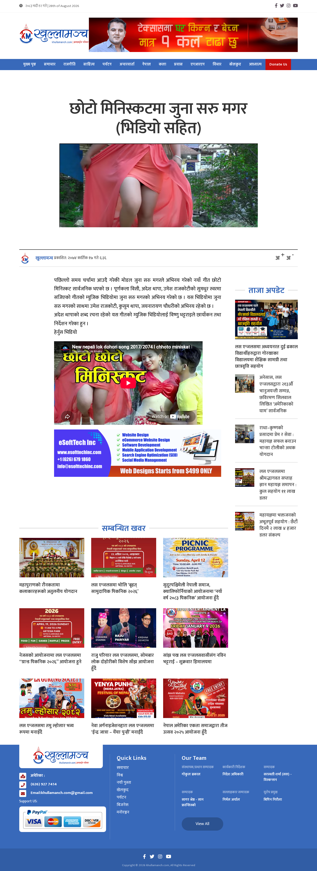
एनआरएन (198, 65)
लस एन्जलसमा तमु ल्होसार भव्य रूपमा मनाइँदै (46, 729)
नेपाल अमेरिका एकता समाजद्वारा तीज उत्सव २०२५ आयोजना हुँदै (195, 729)
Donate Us (278, 65)
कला (162, 65)
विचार (217, 65)
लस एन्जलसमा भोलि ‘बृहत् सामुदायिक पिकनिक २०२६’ (115, 588)
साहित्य (89, 65)
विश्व (120, 775)
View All (202, 823)
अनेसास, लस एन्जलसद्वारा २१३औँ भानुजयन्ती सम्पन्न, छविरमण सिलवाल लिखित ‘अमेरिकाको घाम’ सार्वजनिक (276, 394)
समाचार (49, 65)
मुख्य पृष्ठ (29, 65)
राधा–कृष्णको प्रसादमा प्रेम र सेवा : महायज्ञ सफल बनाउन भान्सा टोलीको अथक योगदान (277, 441)
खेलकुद (235, 65)
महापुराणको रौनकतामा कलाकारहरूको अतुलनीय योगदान (48, 588)
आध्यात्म (255, 65)
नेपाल (146, 65)
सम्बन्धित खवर (124, 528)
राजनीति (69, 65)
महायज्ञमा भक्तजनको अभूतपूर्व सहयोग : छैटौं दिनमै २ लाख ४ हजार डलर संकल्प (278, 525)
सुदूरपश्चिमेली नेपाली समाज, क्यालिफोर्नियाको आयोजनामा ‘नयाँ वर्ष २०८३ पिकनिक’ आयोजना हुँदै (192, 591)
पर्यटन (107, 65)
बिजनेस (122, 805)
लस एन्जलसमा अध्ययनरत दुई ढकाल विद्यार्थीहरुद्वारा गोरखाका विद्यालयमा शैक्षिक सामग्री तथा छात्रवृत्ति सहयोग (266, 356)
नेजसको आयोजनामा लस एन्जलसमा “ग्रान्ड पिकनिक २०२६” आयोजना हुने (50, 658)
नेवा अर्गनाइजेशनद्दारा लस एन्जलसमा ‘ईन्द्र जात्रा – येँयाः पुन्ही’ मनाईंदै (122, 729)
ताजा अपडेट (267, 290)
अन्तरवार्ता (127, 65)
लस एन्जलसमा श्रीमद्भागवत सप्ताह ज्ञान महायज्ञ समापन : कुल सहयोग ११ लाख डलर (277, 485)
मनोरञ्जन (123, 812)
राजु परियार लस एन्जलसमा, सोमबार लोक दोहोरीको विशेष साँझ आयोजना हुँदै (122, 661)
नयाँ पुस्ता (124, 783)
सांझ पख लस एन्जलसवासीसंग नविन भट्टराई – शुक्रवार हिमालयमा (194, 658)
